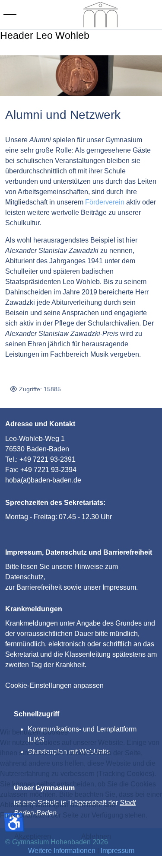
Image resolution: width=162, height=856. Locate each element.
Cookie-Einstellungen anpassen (54, 685)
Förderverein (104, 202)
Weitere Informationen (61, 850)
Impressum (119, 587)
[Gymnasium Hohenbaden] (100, 15)
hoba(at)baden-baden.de (43, 480)
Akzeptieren (32, 836)
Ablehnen (96, 836)
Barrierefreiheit (39, 587)
